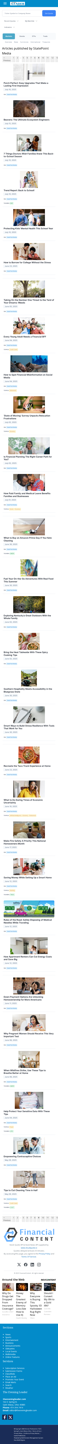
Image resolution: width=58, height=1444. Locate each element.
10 (43, 58)
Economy (12, 431)
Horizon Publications (31, 1429)
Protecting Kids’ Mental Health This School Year (28, 228)
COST (12, 1207)
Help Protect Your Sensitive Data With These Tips (27, 1112)
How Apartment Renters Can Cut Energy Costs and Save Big (28, 958)
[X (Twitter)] (19, 1265)
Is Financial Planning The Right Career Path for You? (28, 458)
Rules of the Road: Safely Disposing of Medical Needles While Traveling (28, 921)
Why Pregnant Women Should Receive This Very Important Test (29, 1035)
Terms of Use (37, 1431)
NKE (11, 203)
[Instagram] (39, 1265)
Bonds (12, 509)
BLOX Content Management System (32, 1438)
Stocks (22, 36)
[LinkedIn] (32, 1265)
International (35, 42)
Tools (45, 36)
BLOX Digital (21, 1440)
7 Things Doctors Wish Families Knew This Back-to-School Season (29, 155)
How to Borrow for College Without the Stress (27, 262)
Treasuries (46, 42)
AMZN (12, 553)
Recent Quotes (9, 21)
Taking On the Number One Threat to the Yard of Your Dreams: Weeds (29, 301)
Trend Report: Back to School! (19, 190)
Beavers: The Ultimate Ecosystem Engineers (26, 119)
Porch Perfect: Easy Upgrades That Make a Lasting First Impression (26, 84)
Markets (8, 36)
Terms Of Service (28, 1256)
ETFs (34, 36)
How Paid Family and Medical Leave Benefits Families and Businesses (27, 495)
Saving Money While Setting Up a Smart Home (28, 877)
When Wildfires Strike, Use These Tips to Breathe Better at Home (25, 1072)
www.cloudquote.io (29, 1248)
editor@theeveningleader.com (23, 1410)
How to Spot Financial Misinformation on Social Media (28, 376)
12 (52, 58)
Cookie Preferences (19, 1436)
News (16, 42)
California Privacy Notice (31, 1433)
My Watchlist (29, 21)
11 (48, 58)
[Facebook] (26, 1265)
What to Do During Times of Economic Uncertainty (23, 801)
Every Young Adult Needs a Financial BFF (25, 336)
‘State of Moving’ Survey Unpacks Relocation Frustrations (27, 417)
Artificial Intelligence (15, 815)
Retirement (13, 390)
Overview (8, 42)
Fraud (11, 1127)
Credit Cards (13, 349)
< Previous (7, 59)
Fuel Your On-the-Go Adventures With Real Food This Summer (28, 580)
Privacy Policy (44, 1253)
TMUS (12, 894)
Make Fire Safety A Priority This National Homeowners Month (25, 842)
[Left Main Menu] (5, 3)
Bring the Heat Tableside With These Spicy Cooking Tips (26, 653)
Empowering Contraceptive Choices (22, 1156)
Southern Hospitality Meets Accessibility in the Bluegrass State (28, 690)
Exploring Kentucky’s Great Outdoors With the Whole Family (27, 617)
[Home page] (17, 3)
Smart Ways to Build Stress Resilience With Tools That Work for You (29, 727)
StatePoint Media (12, 94)
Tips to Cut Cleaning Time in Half (21, 1190)
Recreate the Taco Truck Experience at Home (27, 766)
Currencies (24, 42)
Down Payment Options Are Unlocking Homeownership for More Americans (23, 998)
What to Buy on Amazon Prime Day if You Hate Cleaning (28, 539)
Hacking (12, 890)
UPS (11, 1131)
